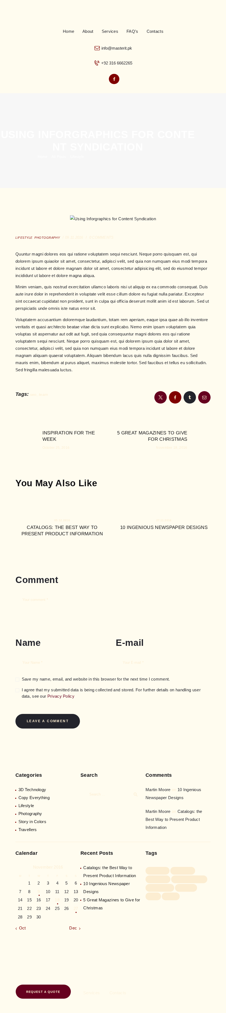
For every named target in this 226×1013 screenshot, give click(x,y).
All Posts (59, 157)
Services (91, 992)
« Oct (20, 928)
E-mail (130, 643)
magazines (160, 887)
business (158, 879)
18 (57, 900)
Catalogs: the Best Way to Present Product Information (62, 530)
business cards (189, 879)
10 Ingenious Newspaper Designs (164, 527)
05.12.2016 (62, 520)
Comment (36, 580)
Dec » (74, 928)
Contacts (117, 992)
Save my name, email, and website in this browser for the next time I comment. (96, 679)
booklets (157, 870)
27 (76, 908)
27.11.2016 (164, 520)
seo (33, 394)
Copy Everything (34, 797)
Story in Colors (32, 821)
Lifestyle (77, 157)
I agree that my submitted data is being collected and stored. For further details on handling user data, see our (111, 692)
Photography (30, 813)
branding (183, 870)
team (43, 394)
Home (42, 157)
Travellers (27, 829)
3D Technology (32, 789)
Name (28, 643)
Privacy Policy (60, 696)
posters (186, 887)
